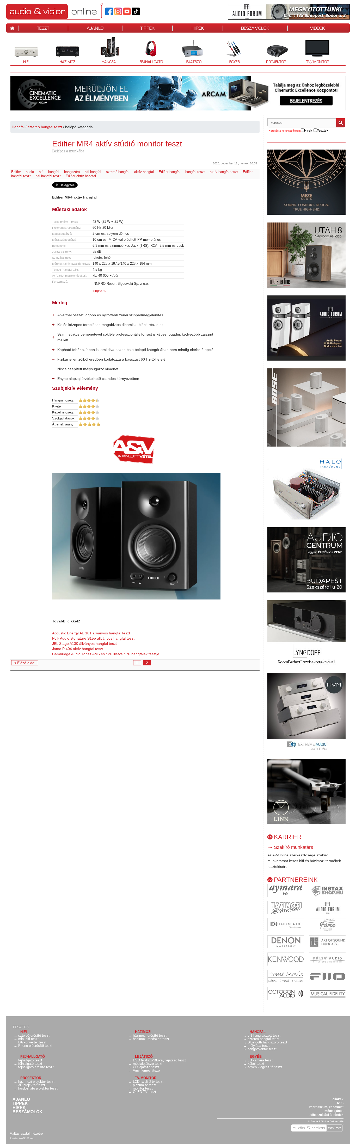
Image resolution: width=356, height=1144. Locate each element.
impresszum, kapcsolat (326, 1107)
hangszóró (72, 172)
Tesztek (21, 1027)
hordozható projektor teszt (38, 1088)
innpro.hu (99, 291)
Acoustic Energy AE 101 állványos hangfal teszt (91, 633)
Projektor (273, 51)
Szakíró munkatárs (293, 847)
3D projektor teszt (31, 1085)
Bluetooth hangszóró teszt (267, 1042)
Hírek (19, 1108)
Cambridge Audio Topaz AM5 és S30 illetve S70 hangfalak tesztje (105, 654)
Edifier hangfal (169, 172)
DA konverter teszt (32, 1042)
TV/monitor (317, 62)
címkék (338, 1099)
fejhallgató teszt (30, 1060)
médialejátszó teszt (147, 1064)
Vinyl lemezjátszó (146, 1070)
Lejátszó (189, 51)
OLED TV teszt (144, 1092)
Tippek (20, 1104)
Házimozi (64, 51)
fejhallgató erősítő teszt (36, 1067)
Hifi (19, 51)
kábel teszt (256, 1064)
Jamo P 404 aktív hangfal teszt (77, 649)
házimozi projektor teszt (36, 1082)
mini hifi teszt (28, 1039)
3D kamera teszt (260, 1060)
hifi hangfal (93, 172)
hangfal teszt (195, 172)
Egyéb (229, 51)
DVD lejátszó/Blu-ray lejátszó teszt (159, 1060)
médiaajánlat (333, 1111)
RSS (340, 1103)
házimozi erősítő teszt (150, 1035)
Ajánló (21, 1099)
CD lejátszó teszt (146, 1067)
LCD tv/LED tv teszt (148, 1082)
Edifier (16, 172)
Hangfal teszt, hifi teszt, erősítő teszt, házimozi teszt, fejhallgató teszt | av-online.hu (63, 11)
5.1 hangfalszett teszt (264, 1035)
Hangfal (106, 51)
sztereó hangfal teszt (45, 127)
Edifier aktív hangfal (81, 176)
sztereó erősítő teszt (34, 1035)
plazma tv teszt (144, 1085)
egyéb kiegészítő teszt (265, 1067)
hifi (41, 172)
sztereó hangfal (117, 172)
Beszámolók (27, 1112)
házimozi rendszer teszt (151, 1039)
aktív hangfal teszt (224, 172)
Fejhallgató (149, 51)
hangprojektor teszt (262, 1049)
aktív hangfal (144, 172)
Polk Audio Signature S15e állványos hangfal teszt (93, 638)
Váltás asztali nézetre (26, 1133)
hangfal (53, 172)
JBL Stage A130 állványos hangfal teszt (84, 643)
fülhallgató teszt (30, 1064)
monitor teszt (143, 1088)
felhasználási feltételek (326, 1115)
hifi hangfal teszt (48, 176)
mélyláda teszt (259, 1046)
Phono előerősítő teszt (35, 1046)
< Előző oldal (24, 663)
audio (30, 172)
